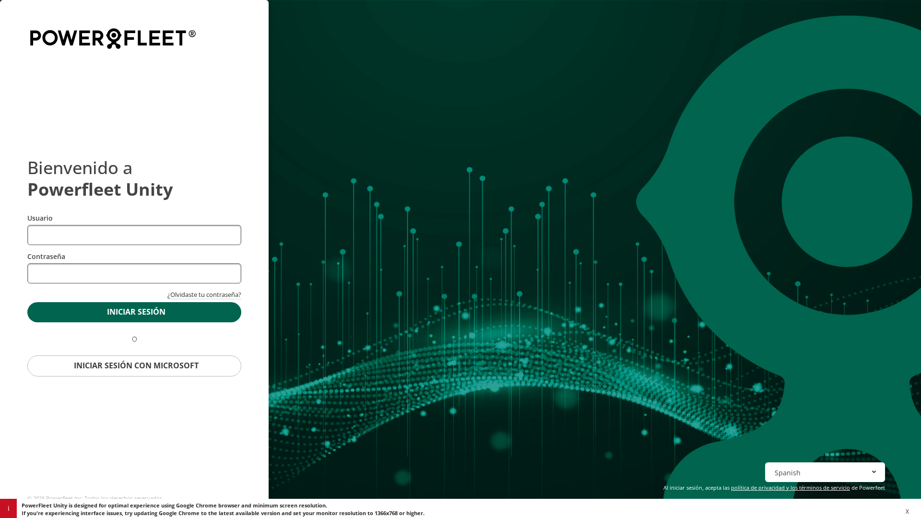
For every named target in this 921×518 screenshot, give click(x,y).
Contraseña (46, 256)
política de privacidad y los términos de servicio (790, 487)
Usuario (40, 218)
